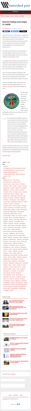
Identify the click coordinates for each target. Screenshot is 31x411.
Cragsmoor (26, 237)
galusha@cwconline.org (13, 140)
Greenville (22, 245)
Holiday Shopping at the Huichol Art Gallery (18, 338)
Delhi (10, 186)
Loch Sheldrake (14, 288)
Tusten (13, 275)
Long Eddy (6, 290)
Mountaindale (22, 288)
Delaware (17, 279)
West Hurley (23, 219)
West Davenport (17, 205)
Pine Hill (16, 235)
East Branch (11, 207)
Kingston (17, 194)
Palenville (15, 243)
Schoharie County (7, 182)
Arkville (18, 209)
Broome (5, 251)
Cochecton (11, 279)
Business (16, 395)
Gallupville (11, 263)
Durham (11, 267)
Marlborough (13, 196)
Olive (24, 196)
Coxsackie (23, 265)
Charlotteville (21, 261)
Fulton (10, 253)
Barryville (12, 282)
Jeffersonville (22, 286)
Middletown (6, 190)
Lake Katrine (16, 237)
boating (5, 172)
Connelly (24, 215)
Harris (4, 286)
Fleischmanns (24, 209)
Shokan (5, 225)
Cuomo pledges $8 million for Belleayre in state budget (16, 301)
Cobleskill (14, 251)
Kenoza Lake (6, 288)
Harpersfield (6, 188)
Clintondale (18, 225)
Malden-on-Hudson (16, 229)
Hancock (25, 186)
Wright (14, 257)
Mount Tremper (20, 233)
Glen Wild (17, 284)
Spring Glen (25, 239)
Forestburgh (6, 280)
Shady (10, 241)
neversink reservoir (20, 170)
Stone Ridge (17, 221)
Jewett (14, 269)
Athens (10, 265)
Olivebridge (22, 223)
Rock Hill (13, 273)
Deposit (15, 249)
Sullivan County (17, 182)
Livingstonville (18, 263)
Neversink (17, 247)
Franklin (16, 16)
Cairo (12, 247)
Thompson (6, 245)
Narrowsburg (6, 273)
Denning (15, 192)
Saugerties (22, 198)
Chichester (6, 233)
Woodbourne (19, 275)
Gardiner (25, 192)
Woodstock (20, 201)
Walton (11, 192)
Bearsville (5, 241)
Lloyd (21, 194)
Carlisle (10, 251)
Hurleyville (16, 286)
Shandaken (6, 200)
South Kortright (7, 215)
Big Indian (20, 231)
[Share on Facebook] (6, 31)
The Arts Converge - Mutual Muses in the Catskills (19, 361)
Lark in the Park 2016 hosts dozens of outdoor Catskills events (18, 319)
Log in (9, 374)
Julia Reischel (7, 28)
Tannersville (24, 241)
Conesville (20, 251)
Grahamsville (24, 284)
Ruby (21, 237)
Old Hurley (17, 219)
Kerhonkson (11, 227)
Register (14, 374)
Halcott (25, 201)
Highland (5, 221)
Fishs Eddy (17, 207)
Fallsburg (22, 279)
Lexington (22, 269)
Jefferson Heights (7, 269)
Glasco (8, 229)
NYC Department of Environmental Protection (14, 168)
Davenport (6, 186)
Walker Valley (22, 235)
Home (2, 16)
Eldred (12, 284)
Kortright (12, 188)
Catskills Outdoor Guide (9, 174)
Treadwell (21, 16)
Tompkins (5, 192)
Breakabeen (14, 261)
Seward (26, 255)
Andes (13, 184)
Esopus (20, 192)
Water (8, 162)
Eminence (5, 263)
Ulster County (16, 180)
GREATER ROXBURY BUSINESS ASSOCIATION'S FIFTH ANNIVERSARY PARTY (18, 356)
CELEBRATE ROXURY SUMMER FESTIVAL (18, 349)
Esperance (5, 253)
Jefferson (19, 253)
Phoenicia (10, 235)
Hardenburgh (6, 194)
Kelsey (13, 215)
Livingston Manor (7, 243)
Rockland (5, 249)
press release (13, 61)
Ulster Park (22, 217)
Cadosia (5, 207)
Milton (22, 221)
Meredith (24, 188)
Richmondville (13, 255)
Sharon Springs (7, 261)
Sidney (16, 190)
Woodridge (6, 277)
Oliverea (5, 235)
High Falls (11, 221)
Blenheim (25, 249)
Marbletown (6, 196)
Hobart (20, 213)
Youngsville (18, 277)
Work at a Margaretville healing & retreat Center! (19, 343)
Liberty (17, 245)
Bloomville (23, 207)
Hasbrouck (9, 286)
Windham (20, 243)
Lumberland (24, 280)
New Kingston (20, 211)
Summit (10, 257)
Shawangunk (13, 200)
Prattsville (13, 271)
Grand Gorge (6, 213)
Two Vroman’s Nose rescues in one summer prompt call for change (17, 326)
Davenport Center (7, 205)
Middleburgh (6, 255)
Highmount (12, 233)
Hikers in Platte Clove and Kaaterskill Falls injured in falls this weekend (17, 308)
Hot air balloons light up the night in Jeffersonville (18, 313)
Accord (5, 227)
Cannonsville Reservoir (8, 170)
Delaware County (9, 16)
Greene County (7, 184)
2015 (9, 176)
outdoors (5, 166)
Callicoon (5, 279)
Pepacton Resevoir (20, 174)
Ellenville (5, 239)
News (21, 395)
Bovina (17, 184)
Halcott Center (17, 267)
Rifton (10, 217)
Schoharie (20, 255)
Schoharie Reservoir (13, 172)
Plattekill (5, 198)
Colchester (22, 184)
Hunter (18, 241)
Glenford (11, 219)
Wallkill (5, 237)
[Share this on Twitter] (15, 31)
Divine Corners (6, 284)
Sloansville (25, 263)
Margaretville (13, 211)
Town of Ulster (6, 201)
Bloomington (17, 227)
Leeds (17, 269)
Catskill (18, 265)
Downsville (16, 203)
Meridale (13, 209)
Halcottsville (6, 211)
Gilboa (14, 253)
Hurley (12, 194)
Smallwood (18, 273)
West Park (5, 219)
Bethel (23, 277)
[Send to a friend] (23, 31)
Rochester (10, 198)
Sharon (5, 257)
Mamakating (6, 282)
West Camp (14, 231)
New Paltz (20, 196)
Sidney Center (13, 213)
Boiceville (10, 223)
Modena (24, 225)
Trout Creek (19, 215)
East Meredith (6, 209)
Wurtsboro (12, 277)
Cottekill (24, 227)
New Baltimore (7, 247)
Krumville (16, 223)
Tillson (4, 229)
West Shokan (11, 225)
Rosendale (16, 198)
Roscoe (10, 249)
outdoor (5, 176)
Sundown (11, 203)
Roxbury (12, 190)
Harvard (11, 290)
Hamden (20, 186)
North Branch (20, 271)
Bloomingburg (19, 282)
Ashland (5, 265)
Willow (14, 241)
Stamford (21, 190)
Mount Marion (6, 231)
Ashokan (5, 223)
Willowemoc (24, 247)
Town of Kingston (21, 200)
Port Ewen (5, 217)
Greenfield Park (12, 239)
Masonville (18, 188)
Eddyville (10, 237)
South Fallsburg (7, 275)
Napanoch (19, 239)
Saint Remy (16, 217)
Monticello (12, 245)
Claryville (5, 203)
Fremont (12, 280)
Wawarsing (14, 201)
